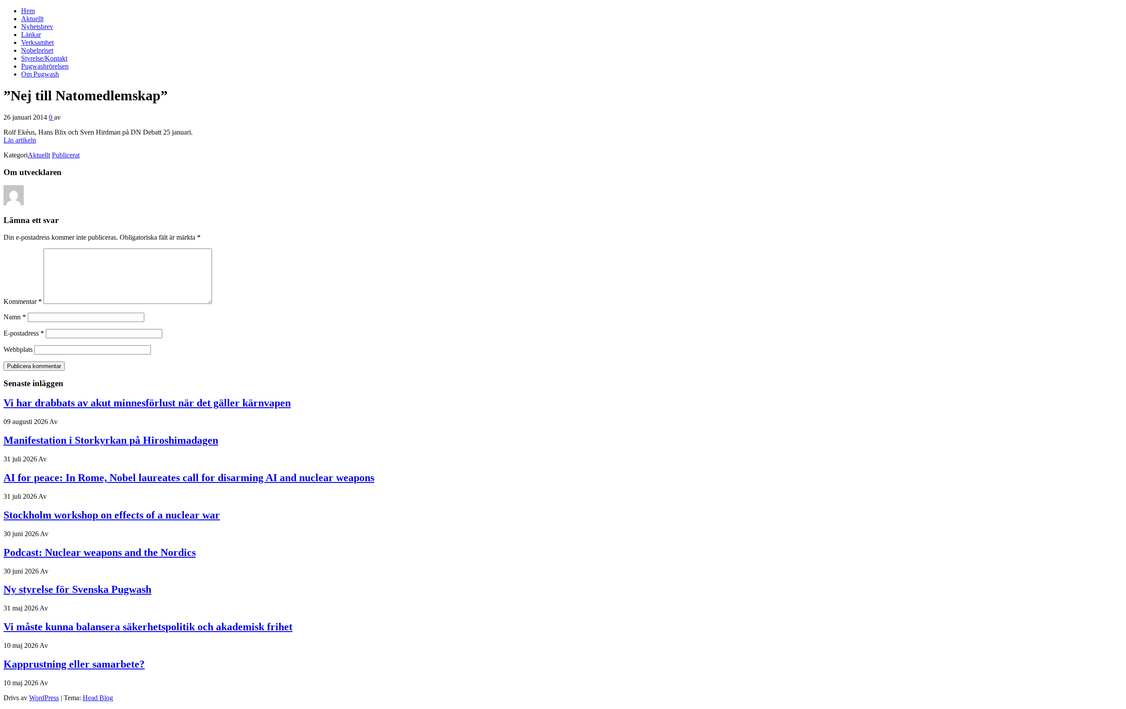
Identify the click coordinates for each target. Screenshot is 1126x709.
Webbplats (18, 349)
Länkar (31, 34)
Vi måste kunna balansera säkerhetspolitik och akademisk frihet (148, 626)
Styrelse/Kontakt (44, 58)
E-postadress (24, 333)
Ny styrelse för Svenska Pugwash (77, 589)
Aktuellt (32, 18)
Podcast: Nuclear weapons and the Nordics (100, 552)
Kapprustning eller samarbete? (74, 664)
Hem (28, 11)
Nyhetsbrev (37, 26)
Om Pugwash (40, 74)
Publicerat (66, 155)
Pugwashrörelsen (45, 66)
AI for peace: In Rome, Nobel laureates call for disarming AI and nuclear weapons (189, 477)
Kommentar (23, 301)
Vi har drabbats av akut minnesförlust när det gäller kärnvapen (147, 403)
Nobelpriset (37, 50)
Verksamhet (37, 42)
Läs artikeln (20, 140)
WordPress (44, 698)
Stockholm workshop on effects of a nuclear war (112, 515)
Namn (15, 317)
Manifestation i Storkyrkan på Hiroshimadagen (111, 440)
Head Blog (98, 698)
